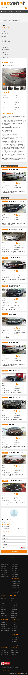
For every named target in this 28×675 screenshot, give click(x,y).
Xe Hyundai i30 (12, 607)
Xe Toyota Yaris (4, 570)
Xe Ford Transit (14, 576)
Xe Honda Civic (15, 641)
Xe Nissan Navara (14, 652)
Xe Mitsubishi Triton (15, 589)
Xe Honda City (15, 639)
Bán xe (19, 11)
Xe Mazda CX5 (15, 628)
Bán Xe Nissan (14, 647)
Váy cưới (22, 670)
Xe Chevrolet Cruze (4, 622)
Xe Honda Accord (15, 637)
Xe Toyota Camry (4, 568)
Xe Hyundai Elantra (13, 613)
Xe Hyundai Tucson (13, 609)
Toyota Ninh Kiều (16, 20)
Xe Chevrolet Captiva (5, 630)
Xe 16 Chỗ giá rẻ (4, 656)
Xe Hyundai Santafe (13, 598)
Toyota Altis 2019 (5, 44)
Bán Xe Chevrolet (4, 619)
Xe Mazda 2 (14, 622)
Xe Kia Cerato (3, 603)
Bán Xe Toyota (4, 558)
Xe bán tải (2, 658)
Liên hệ (17, 670)
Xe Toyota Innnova (4, 562)
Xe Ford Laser (14, 572)
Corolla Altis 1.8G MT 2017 (13, 258)
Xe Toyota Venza (4, 572)
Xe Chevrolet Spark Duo (5, 628)
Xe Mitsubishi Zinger (15, 591)
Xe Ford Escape (15, 566)
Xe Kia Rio (3, 607)
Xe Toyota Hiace (4, 574)
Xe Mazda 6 (14, 626)
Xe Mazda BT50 (15, 632)
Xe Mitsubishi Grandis (16, 583)
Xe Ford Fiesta (14, 570)
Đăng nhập (7, 17)
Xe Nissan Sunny (14, 650)
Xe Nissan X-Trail (14, 658)
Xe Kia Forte (3, 605)
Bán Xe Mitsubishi (15, 578)
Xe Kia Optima (3, 611)
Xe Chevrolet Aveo (4, 624)
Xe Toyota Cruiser (4, 578)
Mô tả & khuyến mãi (6, 33)
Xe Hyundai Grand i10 (14, 603)
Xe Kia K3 (2, 600)
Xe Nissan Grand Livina (15, 656)
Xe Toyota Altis (4, 566)
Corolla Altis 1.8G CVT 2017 (13, 169)
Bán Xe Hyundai (13, 595)
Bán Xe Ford (14, 558)
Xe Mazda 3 (14, 624)
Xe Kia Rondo (3, 613)
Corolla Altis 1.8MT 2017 (12, 481)
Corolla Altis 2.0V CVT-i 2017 (13, 201)
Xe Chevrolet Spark (4, 626)
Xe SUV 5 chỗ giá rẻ (4, 652)
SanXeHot (18, 673)
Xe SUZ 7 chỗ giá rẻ (4, 654)
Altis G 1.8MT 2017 (11, 370)
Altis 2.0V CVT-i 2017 (11, 286)
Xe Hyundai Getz (13, 617)
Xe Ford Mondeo (15, 574)
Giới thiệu (2, 670)
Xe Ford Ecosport (15, 562)
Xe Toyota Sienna (4, 580)
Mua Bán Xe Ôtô (4, 647)
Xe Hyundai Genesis (13, 615)
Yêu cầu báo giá (14, 551)
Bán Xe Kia (3, 595)
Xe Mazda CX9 (15, 630)
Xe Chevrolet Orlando (5, 634)
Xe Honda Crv (15, 643)
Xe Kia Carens (3, 602)
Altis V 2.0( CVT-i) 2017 (12, 397)
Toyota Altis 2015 (5, 54)
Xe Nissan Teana (14, 654)
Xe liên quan (4, 36)
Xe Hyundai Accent (13, 600)
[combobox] (14, 544)
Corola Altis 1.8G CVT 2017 (13, 229)
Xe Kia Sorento (3, 609)
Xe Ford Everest (15, 564)
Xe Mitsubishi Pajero (15, 587)
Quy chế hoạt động (8, 670)
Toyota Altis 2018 (5, 47)
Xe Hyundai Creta (13, 611)
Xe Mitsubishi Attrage (16, 581)
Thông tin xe (4, 31)
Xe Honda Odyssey (16, 645)
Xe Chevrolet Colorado (5, 632)
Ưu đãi (11, 11)
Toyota (5, 20)
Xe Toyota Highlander (5, 576)
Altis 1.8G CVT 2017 (11, 424)
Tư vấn (11, 14)
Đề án (14, 670)
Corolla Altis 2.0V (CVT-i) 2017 (14, 453)
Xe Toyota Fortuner (4, 564)
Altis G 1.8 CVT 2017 (11, 314)
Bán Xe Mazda (15, 619)
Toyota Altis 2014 (5, 57)
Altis (9, 20)
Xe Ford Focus (14, 568)
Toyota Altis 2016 (5, 52)
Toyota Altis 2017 (5, 49)
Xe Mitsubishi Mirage (16, 592)
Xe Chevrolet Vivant (4, 635)
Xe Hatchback (3, 650)
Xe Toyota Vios (4, 560)
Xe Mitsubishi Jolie (15, 585)
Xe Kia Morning (3, 598)
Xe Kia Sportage (4, 615)
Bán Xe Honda (15, 634)
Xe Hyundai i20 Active (14, 605)
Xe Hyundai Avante (13, 602)
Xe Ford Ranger (14, 560)
